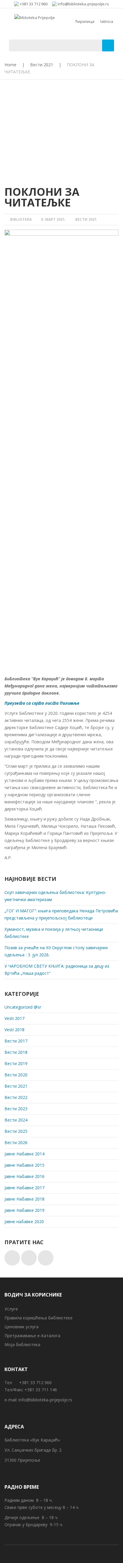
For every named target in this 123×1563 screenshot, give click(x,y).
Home (10, 64)
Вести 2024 (15, 1120)
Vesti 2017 (14, 1018)
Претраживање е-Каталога (32, 1335)
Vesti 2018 (14, 1029)
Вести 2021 (41, 64)
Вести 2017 (15, 1041)
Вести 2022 (15, 1097)
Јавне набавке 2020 (24, 1221)
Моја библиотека (22, 1344)
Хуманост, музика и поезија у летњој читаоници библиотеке (53, 932)
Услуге (11, 1309)
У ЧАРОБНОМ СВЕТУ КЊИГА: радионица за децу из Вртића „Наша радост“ (56, 969)
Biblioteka (21, 219)
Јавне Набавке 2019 (24, 1210)
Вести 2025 (15, 1131)
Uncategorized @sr (22, 1007)
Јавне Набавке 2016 (24, 1176)
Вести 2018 (15, 1052)
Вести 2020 (15, 1075)
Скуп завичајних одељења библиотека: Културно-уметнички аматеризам (55, 895)
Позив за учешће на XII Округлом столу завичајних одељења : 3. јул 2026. (56, 951)
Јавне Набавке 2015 (24, 1165)
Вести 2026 (15, 1142)
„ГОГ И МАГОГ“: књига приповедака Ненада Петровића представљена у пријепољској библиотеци (61, 914)
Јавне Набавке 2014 (24, 1154)
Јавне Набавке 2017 (24, 1187)
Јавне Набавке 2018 (24, 1199)
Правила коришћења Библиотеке (38, 1318)
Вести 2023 (15, 1108)
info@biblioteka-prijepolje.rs (45, 1400)
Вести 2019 (15, 1063)
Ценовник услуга (21, 1326)
